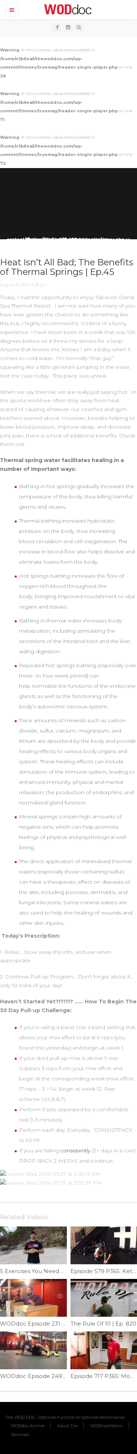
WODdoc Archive (28, 1425)
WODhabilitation (106, 1425)
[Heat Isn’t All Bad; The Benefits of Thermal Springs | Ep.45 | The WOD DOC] (66, 9)
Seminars (20, 1434)
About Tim (67, 1425)
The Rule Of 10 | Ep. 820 (103, 1323)
